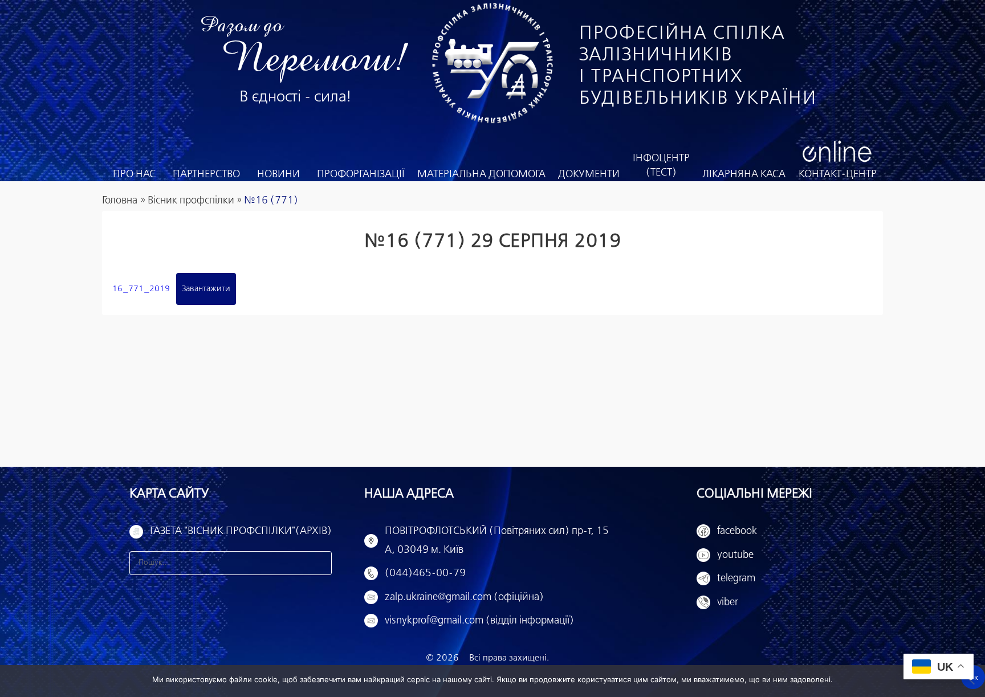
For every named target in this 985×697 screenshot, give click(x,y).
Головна (119, 200)
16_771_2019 (141, 289)
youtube (735, 555)
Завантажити (206, 289)
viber (727, 602)
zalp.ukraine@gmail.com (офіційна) (464, 597)
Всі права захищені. (509, 658)
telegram (736, 578)
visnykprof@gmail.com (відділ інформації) (479, 621)
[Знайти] (320, 563)
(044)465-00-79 (425, 573)
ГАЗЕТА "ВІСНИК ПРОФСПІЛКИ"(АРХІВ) (241, 531)
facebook (737, 531)
